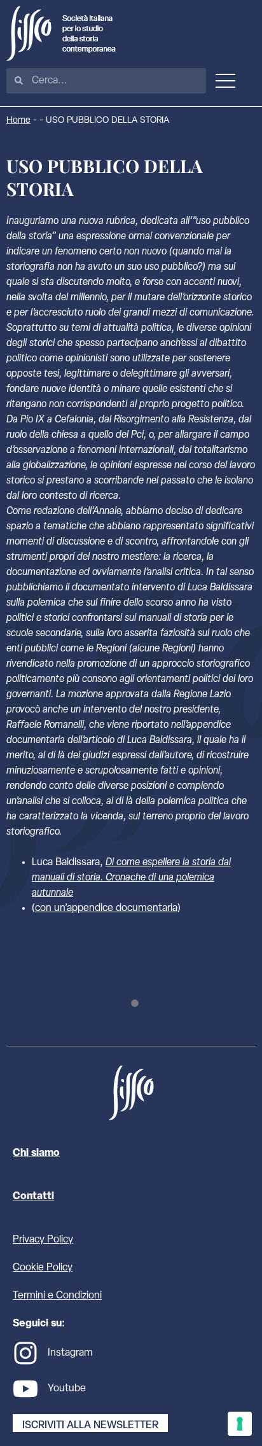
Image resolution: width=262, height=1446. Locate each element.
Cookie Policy (42, 1268)
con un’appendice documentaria (106, 908)
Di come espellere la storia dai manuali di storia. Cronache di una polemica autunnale (131, 878)
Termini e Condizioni (57, 1296)
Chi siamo (36, 1153)
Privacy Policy (43, 1240)
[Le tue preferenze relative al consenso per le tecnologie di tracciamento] (240, 1424)
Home (18, 120)
